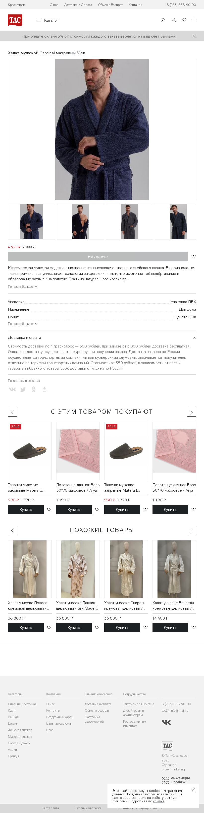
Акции (12, 750)
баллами (168, 36)
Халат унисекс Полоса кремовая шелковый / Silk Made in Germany (27, 605)
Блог (49, 730)
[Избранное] (183, 20)
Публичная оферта (88, 808)
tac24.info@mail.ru (175, 710)
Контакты (135, 5)
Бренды (13, 756)
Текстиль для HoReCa (138, 704)
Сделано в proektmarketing (173, 767)
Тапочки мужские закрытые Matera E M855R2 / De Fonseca (28, 487)
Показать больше (20, 324)
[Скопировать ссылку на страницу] (44, 389)
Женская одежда (20, 730)
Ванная (13, 717)
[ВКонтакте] (12, 389)
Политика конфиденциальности (139, 808)
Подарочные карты (59, 717)
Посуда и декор (19, 743)
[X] (23, 389)
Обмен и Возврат (110, 5)
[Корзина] (193, 20)
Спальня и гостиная (22, 704)
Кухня (12, 710)
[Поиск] (163, 20)
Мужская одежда (20, 737)
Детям (12, 723)
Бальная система (58, 723)
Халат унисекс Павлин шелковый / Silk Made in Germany (77, 605)
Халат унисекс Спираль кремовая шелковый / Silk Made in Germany (124, 605)
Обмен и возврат (97, 710)
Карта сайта (50, 808)
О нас (54, 5)
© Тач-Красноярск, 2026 (175, 758)
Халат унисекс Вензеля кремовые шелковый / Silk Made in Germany (173, 605)
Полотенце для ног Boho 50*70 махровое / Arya (78, 487)
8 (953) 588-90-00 (181, 5)
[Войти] (174, 20)
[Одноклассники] (33, 389)
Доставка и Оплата (78, 5)
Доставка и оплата (24, 337)
